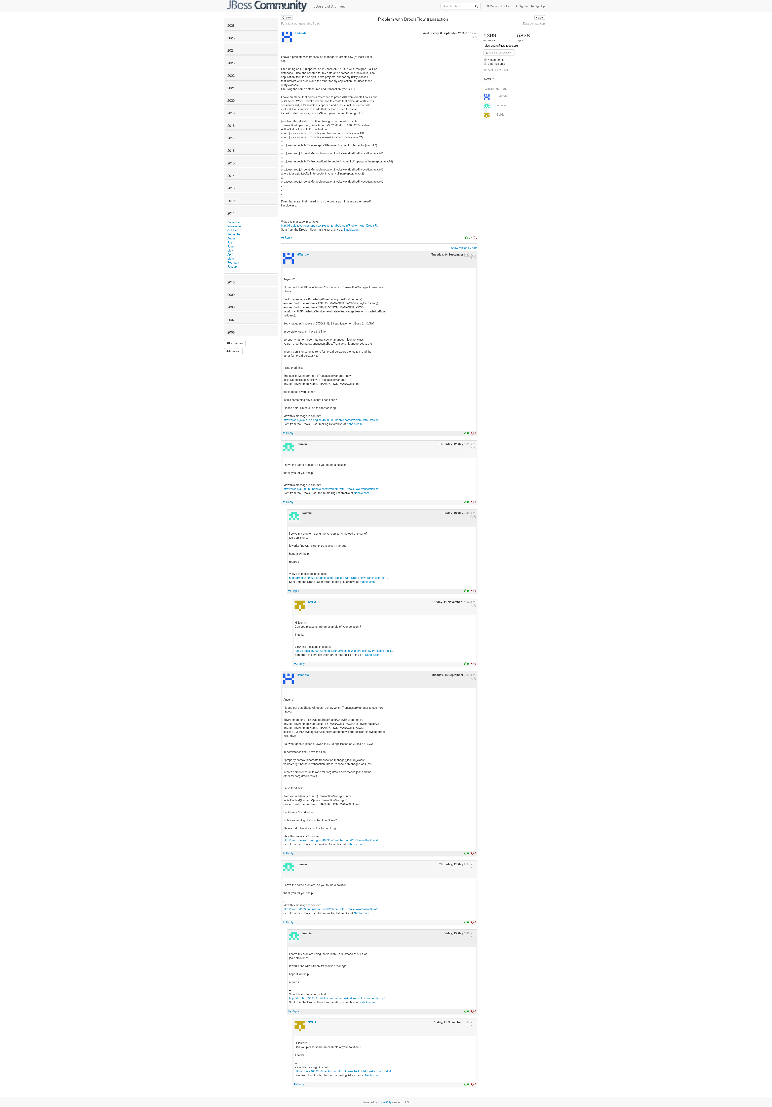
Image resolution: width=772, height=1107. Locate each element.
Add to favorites (498, 70)
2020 (231, 100)
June (230, 246)
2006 (231, 332)
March (231, 258)
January (232, 266)
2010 (231, 282)
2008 (231, 307)
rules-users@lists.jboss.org (501, 45)
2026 (231, 25)
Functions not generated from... (301, 23)
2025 (231, 37)
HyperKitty (384, 1102)
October (232, 230)
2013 (231, 188)
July (229, 242)
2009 (231, 294)
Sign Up (539, 6)
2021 (231, 87)
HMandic (301, 33)
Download (234, 351)
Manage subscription (500, 52)
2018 (231, 125)
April (230, 254)
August (231, 238)
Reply (288, 237)
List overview (236, 343)
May (230, 250)
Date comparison (534, 23)
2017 (231, 138)
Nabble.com (351, 229)
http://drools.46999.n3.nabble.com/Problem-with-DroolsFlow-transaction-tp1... (332, 489)
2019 (231, 113)
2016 (231, 150)
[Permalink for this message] (476, 37)
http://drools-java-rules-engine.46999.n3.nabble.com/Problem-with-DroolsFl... (330, 225)
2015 (231, 163)
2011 (231, 213)
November (234, 226)
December (234, 222)
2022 (231, 75)
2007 (231, 319)
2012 (231, 200)
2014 (231, 175)
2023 (231, 63)
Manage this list (499, 6)
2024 (231, 50)
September (234, 234)
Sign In (523, 6)
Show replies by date (464, 248)
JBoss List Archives (329, 6)
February (233, 262)
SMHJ (312, 602)
